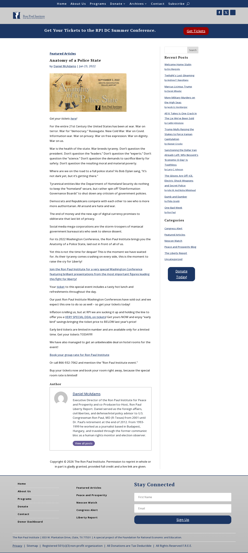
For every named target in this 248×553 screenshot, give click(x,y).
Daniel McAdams (64, 66)
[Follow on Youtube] (233, 12)
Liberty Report (87, 517)
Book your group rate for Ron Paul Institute (79, 355)
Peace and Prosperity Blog (180, 246)
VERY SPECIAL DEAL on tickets (85, 317)
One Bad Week (173, 207)
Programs (98, 4)
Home (62, 4)
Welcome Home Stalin (177, 64)
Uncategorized (173, 259)
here (73, 118)
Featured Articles (63, 54)
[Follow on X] (226, 12)
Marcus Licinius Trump (178, 86)
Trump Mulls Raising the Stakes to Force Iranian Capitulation (179, 134)
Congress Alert (173, 228)
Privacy (17, 546)
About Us (78, 4)
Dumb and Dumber (175, 196)
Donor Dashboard (30, 521)
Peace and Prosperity (91, 495)
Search (193, 50)
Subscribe (176, 4)
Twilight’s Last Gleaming (179, 75)
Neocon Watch (173, 240)
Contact (158, 4)
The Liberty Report (175, 253)
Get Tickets (196, 31)
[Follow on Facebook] (219, 12)
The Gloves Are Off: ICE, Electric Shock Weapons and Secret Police (178, 180)
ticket (61, 287)
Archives (137, 4)
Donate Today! (181, 274)
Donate (116, 4)
